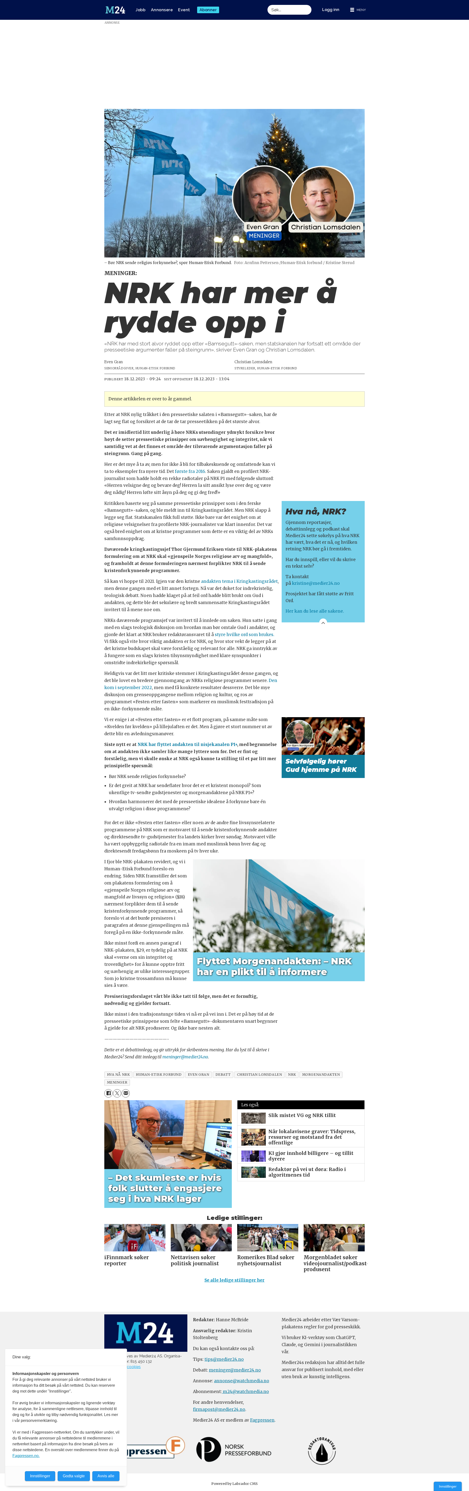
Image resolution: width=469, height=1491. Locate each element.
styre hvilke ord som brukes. (244, 634)
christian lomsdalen (259, 1075)
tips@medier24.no (224, 1359)
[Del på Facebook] (108, 1093)
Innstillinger (448, 1486)
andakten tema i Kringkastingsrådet (239, 581)
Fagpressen (262, 1420)
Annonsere (162, 10)
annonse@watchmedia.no (241, 1381)
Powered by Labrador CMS (234, 1483)
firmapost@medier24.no (219, 1409)
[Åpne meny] (358, 10)
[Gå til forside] (115, 10)
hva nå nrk (118, 1075)
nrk (292, 1075)
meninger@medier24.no (185, 1057)
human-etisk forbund (158, 1075)
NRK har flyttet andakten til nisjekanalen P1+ (187, 744)
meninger (117, 1082)
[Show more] (323, 622)
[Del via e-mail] (126, 1093)
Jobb (140, 10)
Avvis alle (105, 1476)
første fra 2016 (190, 471)
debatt (223, 1075)
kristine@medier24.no (316, 583)
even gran (198, 1075)
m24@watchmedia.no (245, 1391)
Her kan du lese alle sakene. (315, 611)
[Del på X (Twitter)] (117, 1093)
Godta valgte (74, 1476)
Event (184, 10)
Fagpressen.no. (26, 1456)
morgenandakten (321, 1075)
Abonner (208, 10)
